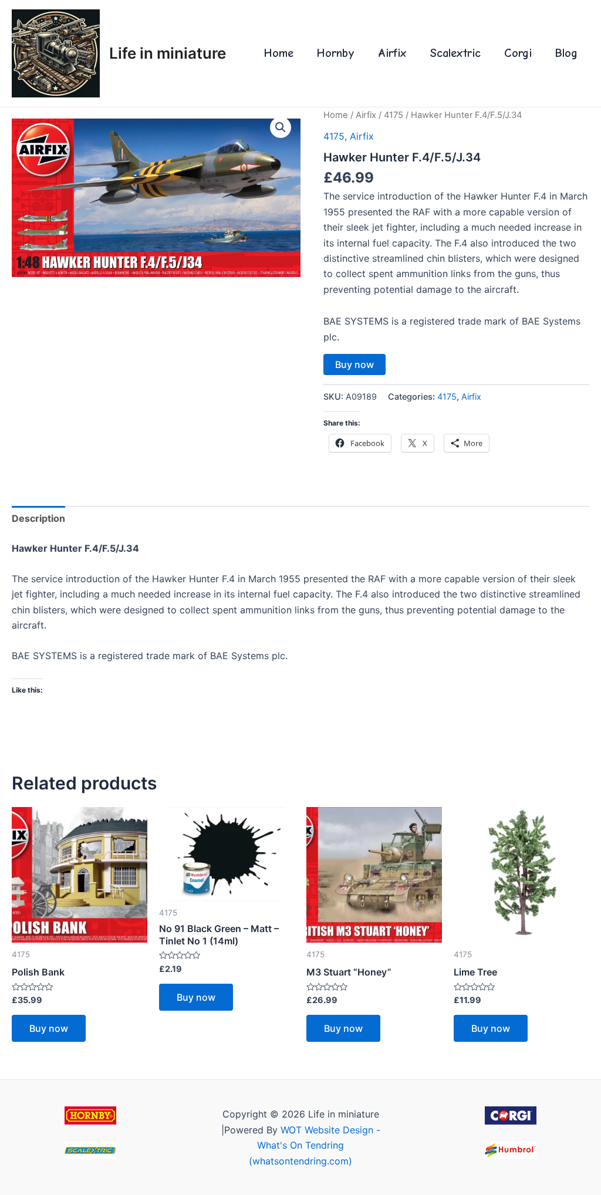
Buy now (354, 364)
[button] (280, 127)
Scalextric (455, 53)
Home (278, 53)
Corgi (518, 53)
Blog (566, 53)
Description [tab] (38, 518)
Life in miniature (167, 53)
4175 (393, 115)
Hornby (335, 53)
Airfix (392, 53)
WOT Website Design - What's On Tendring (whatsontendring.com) (314, 1145)
